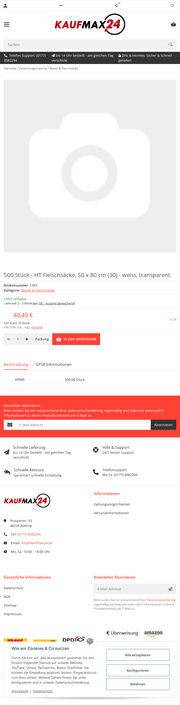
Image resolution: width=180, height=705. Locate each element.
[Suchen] (170, 44)
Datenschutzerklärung (85, 410)
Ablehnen (138, 684)
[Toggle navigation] (6, 24)
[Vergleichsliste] (117, 5)
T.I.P (173, 319)
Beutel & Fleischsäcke (38, 290)
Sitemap (10, 605)
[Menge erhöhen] (27, 339)
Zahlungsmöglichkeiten (112, 504)
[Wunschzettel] (172, 5)
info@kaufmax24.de (36, 543)
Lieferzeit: (39, 303)
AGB (7, 596)
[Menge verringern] (9, 339)
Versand (36, 327)
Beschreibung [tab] (16, 364)
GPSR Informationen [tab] (54, 364)
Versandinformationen (111, 513)
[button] (61, 5)
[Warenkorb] (173, 24)
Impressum (13, 614)
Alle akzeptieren (138, 655)
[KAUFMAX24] (90, 24)
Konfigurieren (138, 670)
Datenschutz (13, 588)
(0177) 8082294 (29, 534)
